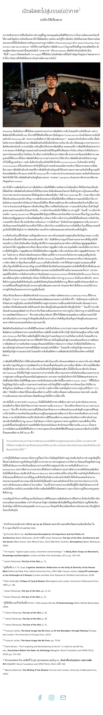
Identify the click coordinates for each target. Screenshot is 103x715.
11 (28, 314)
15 (10, 409)
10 (83, 306)
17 (43, 484)
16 (25, 448)
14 (63, 405)
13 (88, 380)
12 (59, 347)
